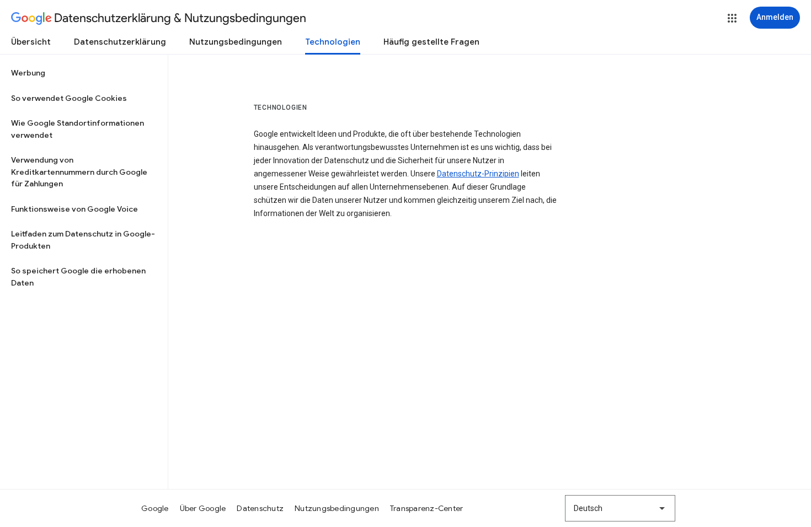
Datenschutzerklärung (120, 42)
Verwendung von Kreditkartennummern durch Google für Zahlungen (79, 172)
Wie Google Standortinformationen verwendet (77, 129)
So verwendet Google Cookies (69, 98)
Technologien (332, 42)
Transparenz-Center (426, 508)
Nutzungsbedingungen (235, 42)
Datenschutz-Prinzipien (478, 173)
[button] (732, 18)
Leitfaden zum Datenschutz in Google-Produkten (83, 240)
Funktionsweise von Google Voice (74, 209)
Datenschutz (260, 508)
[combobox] (620, 508)
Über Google (203, 508)
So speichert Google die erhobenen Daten (78, 277)
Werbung (28, 73)
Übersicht (31, 42)
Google (155, 508)
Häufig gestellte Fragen (431, 42)
